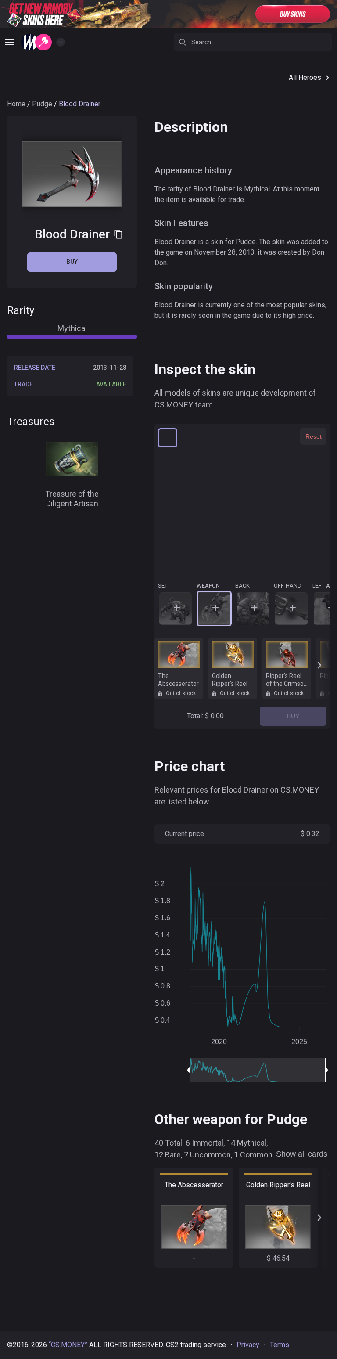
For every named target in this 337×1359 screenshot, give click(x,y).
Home (16, 104)
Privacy (248, 1345)
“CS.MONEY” (68, 1345)
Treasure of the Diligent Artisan (72, 498)
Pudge (42, 104)
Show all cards (301, 1154)
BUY (293, 716)
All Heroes (305, 77)
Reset (313, 436)
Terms (279, 1345)
